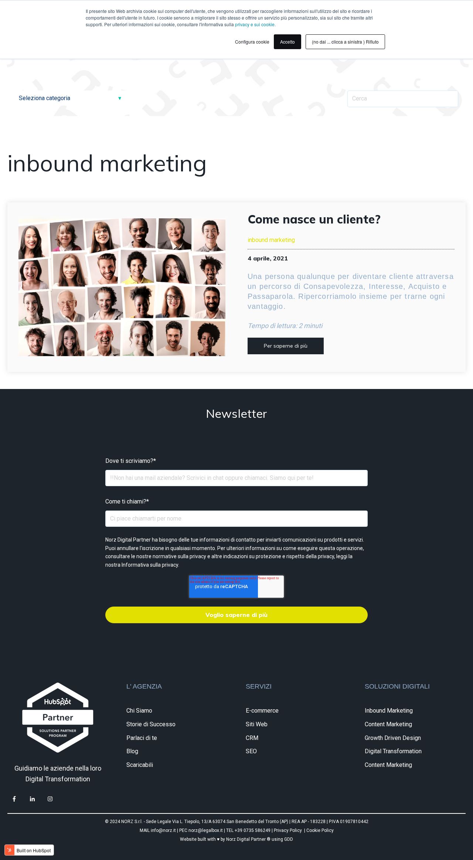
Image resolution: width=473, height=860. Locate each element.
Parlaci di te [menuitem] (141, 737)
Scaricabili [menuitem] (139, 764)
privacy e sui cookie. (255, 24)
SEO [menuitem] (251, 751)
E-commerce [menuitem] (262, 710)
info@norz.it (163, 830)
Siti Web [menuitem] (257, 724)
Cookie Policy (320, 830)
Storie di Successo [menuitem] (151, 724)
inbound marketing (271, 239)
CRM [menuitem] (252, 737)
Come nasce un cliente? (314, 219)
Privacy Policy (288, 830)
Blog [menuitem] (132, 751)
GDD (288, 839)
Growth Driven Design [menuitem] (393, 737)
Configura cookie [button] (252, 41)
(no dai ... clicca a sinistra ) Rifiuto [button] (345, 41)
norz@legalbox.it (205, 830)
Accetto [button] (287, 41)
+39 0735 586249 (253, 830)
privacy (170, 565)
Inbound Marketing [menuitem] (389, 710)
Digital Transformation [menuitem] (393, 751)
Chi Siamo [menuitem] (139, 710)
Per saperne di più (285, 345)
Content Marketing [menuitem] (388, 724)
